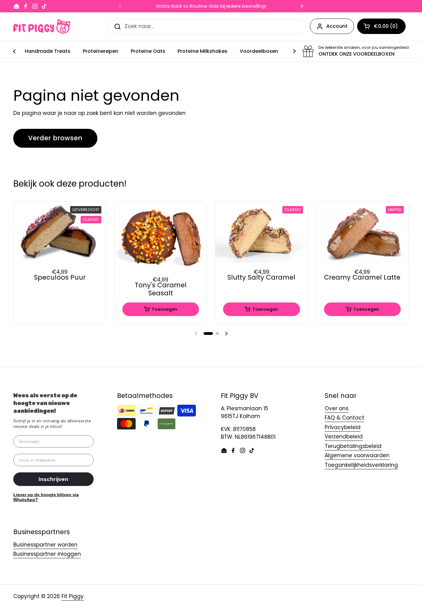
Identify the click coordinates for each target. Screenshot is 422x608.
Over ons (336, 408)
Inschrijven (53, 479)
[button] (208, 333)
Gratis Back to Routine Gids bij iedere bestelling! (211, 6)
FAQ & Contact (344, 417)
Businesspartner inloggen (47, 554)
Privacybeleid (343, 427)
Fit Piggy (72, 596)
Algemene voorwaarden (357, 455)
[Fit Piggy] (41, 26)
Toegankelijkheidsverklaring (361, 465)
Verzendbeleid (344, 436)
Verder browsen (55, 137)
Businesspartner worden (45, 544)
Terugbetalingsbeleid (353, 446)
